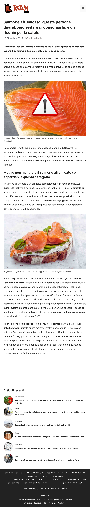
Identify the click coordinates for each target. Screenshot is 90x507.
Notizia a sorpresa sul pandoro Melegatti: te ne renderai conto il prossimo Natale (49, 437)
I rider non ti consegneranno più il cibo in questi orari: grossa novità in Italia (47, 460)
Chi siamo (28, 503)
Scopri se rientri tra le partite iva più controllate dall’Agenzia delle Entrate (46, 448)
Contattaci (62, 489)
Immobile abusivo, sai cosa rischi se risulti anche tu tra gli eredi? (42, 425)
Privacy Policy (50, 503)
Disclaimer (62, 503)
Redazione (38, 503)
